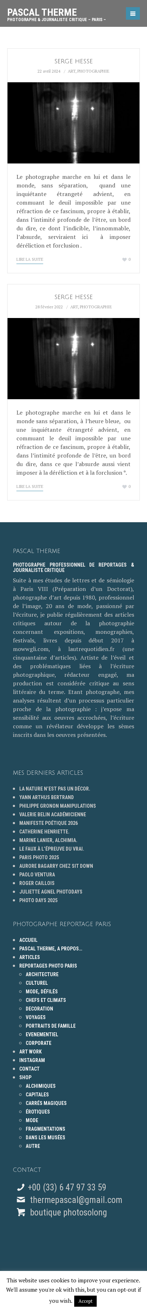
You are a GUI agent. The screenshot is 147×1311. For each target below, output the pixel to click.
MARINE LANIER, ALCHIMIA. (48, 840)
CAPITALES (37, 1094)
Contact (29, 1069)
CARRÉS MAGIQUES (46, 1103)
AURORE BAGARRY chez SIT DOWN (56, 866)
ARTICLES (29, 957)
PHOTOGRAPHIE (93, 71)
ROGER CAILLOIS (37, 883)
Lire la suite (29, 259)
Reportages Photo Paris (48, 966)
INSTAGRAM (32, 1060)
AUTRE (33, 1146)
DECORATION (39, 1009)
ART (71, 71)
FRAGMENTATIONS (45, 1129)
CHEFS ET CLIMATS (46, 1000)
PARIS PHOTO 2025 (39, 857)
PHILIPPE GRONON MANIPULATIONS (57, 806)
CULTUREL (37, 983)
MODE (32, 1120)
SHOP (25, 1077)
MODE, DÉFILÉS (42, 991)
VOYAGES (36, 1017)
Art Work (30, 1052)
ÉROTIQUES (38, 1112)
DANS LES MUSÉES (45, 1137)
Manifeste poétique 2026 (48, 823)
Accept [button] (85, 1301)
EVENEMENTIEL (42, 1034)
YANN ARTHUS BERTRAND (46, 797)
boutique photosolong (67, 1212)
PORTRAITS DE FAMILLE (51, 1026)
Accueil (28, 940)
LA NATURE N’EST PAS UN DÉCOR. (54, 789)
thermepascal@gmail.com (76, 1200)
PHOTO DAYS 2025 (38, 900)
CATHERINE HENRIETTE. (44, 832)
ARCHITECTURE (42, 974)
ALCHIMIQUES (41, 1086)
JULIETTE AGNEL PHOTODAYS (50, 892)
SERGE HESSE (73, 61)
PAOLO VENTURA (37, 874)
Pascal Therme (56, 12)
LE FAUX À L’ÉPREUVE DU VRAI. (51, 849)
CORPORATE (38, 1043)
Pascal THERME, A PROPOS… (50, 949)
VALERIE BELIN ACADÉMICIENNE (52, 814)
